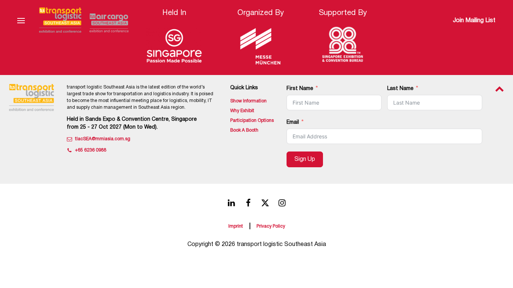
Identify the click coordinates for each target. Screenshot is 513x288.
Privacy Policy (270, 226)
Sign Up (304, 159)
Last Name (400, 88)
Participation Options (252, 120)
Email (293, 122)
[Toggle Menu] (21, 21)
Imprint (235, 226)
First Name (300, 88)
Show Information (248, 101)
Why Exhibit (242, 111)
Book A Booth (244, 130)
